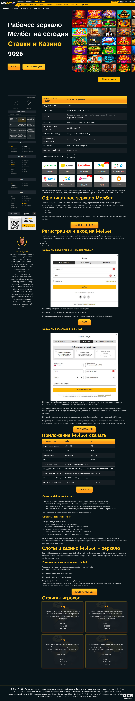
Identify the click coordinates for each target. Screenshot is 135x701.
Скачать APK (69, 482)
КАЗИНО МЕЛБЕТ (84, 592)
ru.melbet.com (72, 150)
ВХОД (14, 67)
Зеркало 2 (71, 157)
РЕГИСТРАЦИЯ (34, 67)
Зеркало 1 (71, 155)
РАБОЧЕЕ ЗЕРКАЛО (84, 225)
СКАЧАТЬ (84, 490)
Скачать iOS (95, 482)
